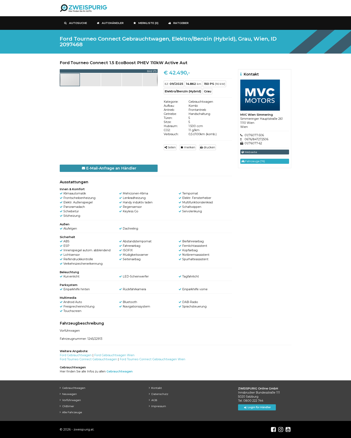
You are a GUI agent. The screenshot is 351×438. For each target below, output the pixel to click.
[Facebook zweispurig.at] (273, 429)
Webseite (250, 152)
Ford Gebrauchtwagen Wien (114, 355)
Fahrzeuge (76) (255, 161)
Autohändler (113, 23)
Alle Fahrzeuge (72, 412)
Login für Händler (259, 407)
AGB (154, 400)
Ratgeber (180, 23)
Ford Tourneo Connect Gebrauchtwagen (88, 359)
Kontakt (156, 387)
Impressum (158, 406)
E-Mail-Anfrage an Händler (110, 168)
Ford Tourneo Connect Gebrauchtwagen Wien (152, 359)
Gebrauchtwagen (73, 387)
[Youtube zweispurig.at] (288, 429)
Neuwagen (69, 394)
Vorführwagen (71, 400)
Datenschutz (159, 394)
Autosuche (78, 23)
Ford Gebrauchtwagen (76, 355)
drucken (209, 147)
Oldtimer (68, 406)
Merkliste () (148, 23)
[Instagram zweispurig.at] (280, 429)
